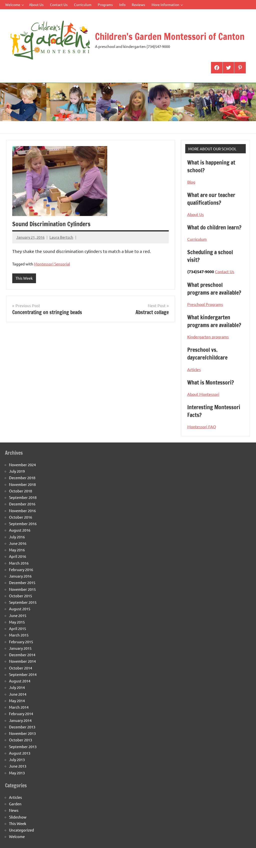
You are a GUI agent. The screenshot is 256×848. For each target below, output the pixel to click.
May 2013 (17, 772)
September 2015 (22, 602)
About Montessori (203, 394)
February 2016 (21, 569)
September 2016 (22, 523)
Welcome (12, 4)
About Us (36, 4)
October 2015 (20, 595)
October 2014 (20, 667)
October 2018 (20, 490)
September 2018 (22, 497)
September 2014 (22, 674)
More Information (165, 4)
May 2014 (17, 700)
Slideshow (17, 817)
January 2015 (20, 648)
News (13, 810)
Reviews (138, 4)
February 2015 (21, 641)
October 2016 (20, 517)
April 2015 (17, 628)
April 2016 (17, 556)
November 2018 (22, 484)
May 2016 (17, 549)
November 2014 (22, 661)
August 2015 (19, 608)
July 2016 (17, 536)
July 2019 (17, 471)
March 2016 (18, 563)
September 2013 (22, 746)
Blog (191, 181)
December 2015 (22, 582)
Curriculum (83, 4)
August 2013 (19, 753)
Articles (194, 369)
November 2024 (22, 464)
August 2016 (19, 530)
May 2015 (17, 622)
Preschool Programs (205, 304)
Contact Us (59, 4)
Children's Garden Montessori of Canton (169, 36)
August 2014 (19, 680)
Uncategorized (21, 830)
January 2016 (20, 576)
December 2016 (22, 503)
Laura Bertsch (61, 237)
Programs (105, 4)
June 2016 (17, 543)
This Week (24, 278)
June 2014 (17, 694)
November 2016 (22, 510)
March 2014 (18, 707)
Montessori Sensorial (52, 263)
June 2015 (17, 615)
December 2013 (22, 726)
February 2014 (21, 713)
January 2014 (20, 720)
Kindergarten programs (208, 336)
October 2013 (20, 739)
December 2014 (22, 654)
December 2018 (22, 477)
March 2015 (18, 635)
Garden (15, 803)
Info (122, 4)
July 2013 (17, 759)
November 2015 (22, 589)
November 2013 (22, 733)
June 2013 (17, 766)
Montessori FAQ (201, 426)
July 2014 (17, 687)
